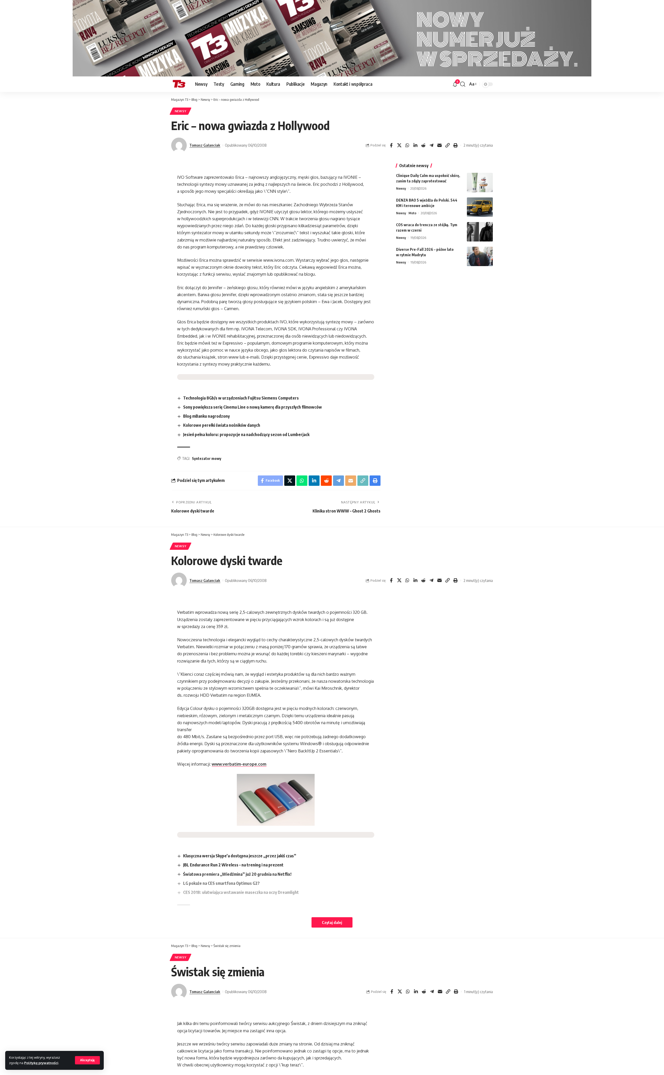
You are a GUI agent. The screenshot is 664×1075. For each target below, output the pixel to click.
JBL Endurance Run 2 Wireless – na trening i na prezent (233, 864)
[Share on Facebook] (391, 145)
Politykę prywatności (41, 1063)
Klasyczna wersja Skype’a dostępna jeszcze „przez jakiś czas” (239, 855)
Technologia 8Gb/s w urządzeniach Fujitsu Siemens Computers (241, 398)
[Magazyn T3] (179, 84)
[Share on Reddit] (423, 145)
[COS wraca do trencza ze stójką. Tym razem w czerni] (480, 231)
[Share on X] (399, 145)
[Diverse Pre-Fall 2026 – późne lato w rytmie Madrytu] (480, 256)
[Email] (439, 145)
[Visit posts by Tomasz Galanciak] (179, 145)
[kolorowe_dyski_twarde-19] (275, 800)
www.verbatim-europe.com (239, 764)
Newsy (180, 111)
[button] (87, 1060)
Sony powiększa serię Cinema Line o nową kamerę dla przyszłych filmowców (252, 407)
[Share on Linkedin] (415, 145)
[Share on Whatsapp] (407, 145)
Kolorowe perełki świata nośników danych (221, 425)
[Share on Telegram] (431, 145)
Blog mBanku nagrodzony (206, 416)
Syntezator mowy (206, 458)
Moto (412, 213)
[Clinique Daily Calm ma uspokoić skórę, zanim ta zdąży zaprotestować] (480, 182)
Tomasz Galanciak (204, 145)
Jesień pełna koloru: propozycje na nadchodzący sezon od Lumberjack (246, 434)
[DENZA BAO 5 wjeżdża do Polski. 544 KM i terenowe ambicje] (480, 207)
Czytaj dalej (332, 922)
